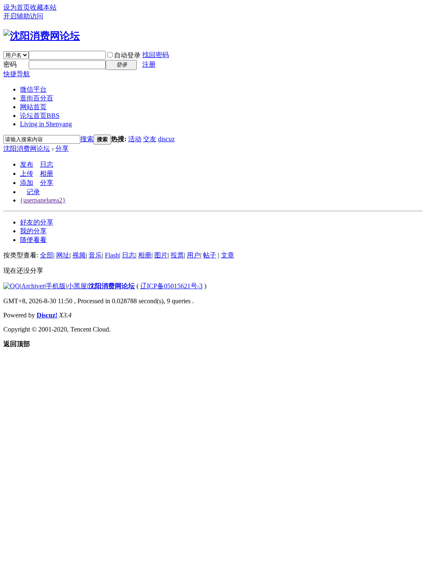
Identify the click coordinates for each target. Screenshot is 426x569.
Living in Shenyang (46, 123)
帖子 (209, 255)
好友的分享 (36, 222)
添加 (26, 182)
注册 (149, 64)
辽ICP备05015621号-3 (171, 285)
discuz (166, 138)
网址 (62, 255)
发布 (26, 164)
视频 (79, 255)
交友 (149, 138)
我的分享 (33, 231)
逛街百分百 (36, 98)
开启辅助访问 (23, 16)
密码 (10, 64)
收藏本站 (43, 7)
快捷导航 (16, 73)
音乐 (95, 255)
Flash (112, 255)
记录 (33, 191)
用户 (193, 255)
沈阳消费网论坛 (26, 148)
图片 (161, 255)
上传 (26, 173)
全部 (46, 255)
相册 (46, 173)
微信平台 (33, 89)
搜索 (87, 138)
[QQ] (11, 285)
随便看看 (33, 239)
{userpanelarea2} (43, 200)
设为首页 (16, 7)
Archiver (33, 285)
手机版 (56, 285)
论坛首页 (39, 115)
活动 (134, 138)
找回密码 (155, 54)
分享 (62, 148)
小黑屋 (77, 285)
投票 (177, 255)
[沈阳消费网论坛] (41, 35)
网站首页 (33, 106)
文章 (227, 255)
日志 (46, 164)
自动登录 (127, 55)
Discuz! (47, 315)
